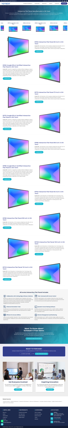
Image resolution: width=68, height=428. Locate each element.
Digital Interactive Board (56, 401)
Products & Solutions (27, 3)
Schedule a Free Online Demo (34, 338)
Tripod (36, 417)
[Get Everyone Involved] (18, 371)
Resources (44, 3)
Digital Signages (22, 415)
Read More (18, 389)
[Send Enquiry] (2, 424)
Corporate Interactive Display (45, 401)
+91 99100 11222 (6, 0)
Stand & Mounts (38, 415)
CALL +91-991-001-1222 (40, 353)
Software (36, 419)
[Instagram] (66, 1)
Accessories (37, 3)
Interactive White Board (23, 401)
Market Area (5, 420)
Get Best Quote (24, 353)
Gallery (4, 414)
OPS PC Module (38, 412)
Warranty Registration (7, 422)
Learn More (39, 51)
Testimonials (5, 415)
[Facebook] (62, 1)
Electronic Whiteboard (34, 401)
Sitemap (4, 419)
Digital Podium (21, 417)
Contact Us (57, 3)
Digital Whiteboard (14, 401)
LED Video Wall (22, 414)
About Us (4, 412)
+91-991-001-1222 (57, 419)
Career (50, 3)
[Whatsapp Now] (2, 421)
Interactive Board (6, 401)
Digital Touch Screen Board (8, 402)
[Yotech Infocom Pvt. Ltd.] (6, 3)
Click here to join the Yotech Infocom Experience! (52, 0)
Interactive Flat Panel (23, 412)
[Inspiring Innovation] (50, 371)
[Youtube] (64, 1)
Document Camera (38, 414)
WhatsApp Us (13, 0)
